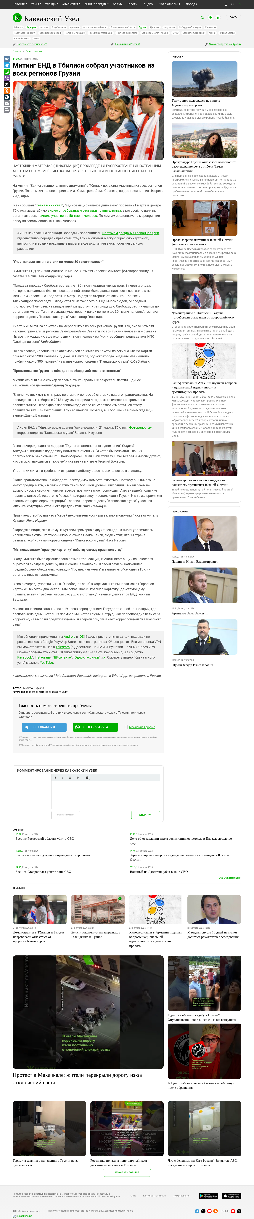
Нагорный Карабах (74, 33)
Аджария (31, 27)
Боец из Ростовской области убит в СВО (45, 838)
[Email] (6, 103)
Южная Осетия (227, 33)
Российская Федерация (100, 33)
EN (240, 4)
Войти (233, 17)
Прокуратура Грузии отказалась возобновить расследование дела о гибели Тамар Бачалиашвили (204, 166)
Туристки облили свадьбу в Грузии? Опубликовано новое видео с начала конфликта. (202, 1017)
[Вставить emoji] (87, 777)
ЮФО (36, 38)
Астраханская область (95, 27)
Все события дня (230, 877)
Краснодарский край (50, 33)
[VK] (6, 59)
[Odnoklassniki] (6, 91)
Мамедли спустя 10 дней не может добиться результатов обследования (213, 934)
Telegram (63, 647)
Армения (74, 27)
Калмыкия (210, 27)
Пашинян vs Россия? (127, 44)
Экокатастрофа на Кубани (224, 44)
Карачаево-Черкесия (24, 33)
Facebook (24, 657)
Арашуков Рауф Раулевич (190, 613)
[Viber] (6, 78)
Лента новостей (34, 51)
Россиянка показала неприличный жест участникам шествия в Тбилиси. (118, 1162)
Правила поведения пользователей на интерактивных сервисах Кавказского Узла (90, 1211)
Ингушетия (169, 27)
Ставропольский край (194, 33)
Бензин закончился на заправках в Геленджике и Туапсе (95, 934)
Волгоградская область (123, 27)
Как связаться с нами (154, 1195)
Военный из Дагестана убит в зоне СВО (159, 871)
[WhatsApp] (6, 72)
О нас (133, 1195)
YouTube (46, 663)
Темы (35, 4)
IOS (81, 636)
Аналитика (70, 4)
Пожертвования (181, 1195)
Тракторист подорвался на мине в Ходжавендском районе (196, 102)
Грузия (142, 27)
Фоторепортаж (140, 427)
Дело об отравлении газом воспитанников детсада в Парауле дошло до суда (181, 840)
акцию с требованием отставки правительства (84, 210)
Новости (19, 4)
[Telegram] (6, 65)
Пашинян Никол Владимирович (195, 561)
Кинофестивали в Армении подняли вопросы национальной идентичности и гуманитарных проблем (204, 387)
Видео (148, 4)
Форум (117, 4)
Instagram (42, 657)
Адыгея (44, 27)
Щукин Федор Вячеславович (192, 664)
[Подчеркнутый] (70, 777)
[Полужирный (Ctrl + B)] (55, 777)
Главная (17, 51)
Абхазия (18, 27)
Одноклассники (87, 657)
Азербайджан (59, 27)
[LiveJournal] (6, 97)
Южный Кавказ (22, 38)
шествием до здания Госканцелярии (130, 233)
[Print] (6, 110)
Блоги (132, 4)
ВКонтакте (62, 657)
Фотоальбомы (169, 4)
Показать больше (127, 1172)
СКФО (176, 33)
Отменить (145, 815)
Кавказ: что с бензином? (31, 44)
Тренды (50, 4)
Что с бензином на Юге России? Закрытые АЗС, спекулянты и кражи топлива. (203, 1162)
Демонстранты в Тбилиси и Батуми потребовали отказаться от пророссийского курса (203, 317)
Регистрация (65, 814)
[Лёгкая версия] (226, 4)
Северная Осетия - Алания (155, 33)
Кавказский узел (49, 205)
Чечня (212, 33)
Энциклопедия (95, 4)
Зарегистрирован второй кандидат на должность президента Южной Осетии (200, 482)
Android (69, 636)
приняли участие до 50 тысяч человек (67, 216)
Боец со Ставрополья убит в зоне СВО (43, 871)
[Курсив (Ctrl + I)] (62, 777)
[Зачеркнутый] (77, 777)
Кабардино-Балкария (190, 27)
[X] (6, 84)
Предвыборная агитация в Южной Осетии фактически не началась (202, 241)
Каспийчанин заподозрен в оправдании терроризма (53, 855)
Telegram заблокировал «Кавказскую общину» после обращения (201, 1085)
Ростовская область (127, 33)
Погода (191, 4)
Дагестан (155, 27)
